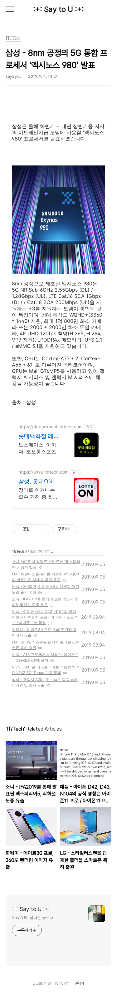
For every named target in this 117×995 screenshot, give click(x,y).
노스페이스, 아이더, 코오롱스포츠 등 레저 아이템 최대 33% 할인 (38, 448)
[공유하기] (35, 529)
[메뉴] (9, 9)
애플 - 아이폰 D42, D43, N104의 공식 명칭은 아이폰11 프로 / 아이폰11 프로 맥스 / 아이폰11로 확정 (45, 617)
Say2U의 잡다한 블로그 (32, 917)
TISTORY (60, 983)
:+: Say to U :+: (58, 9)
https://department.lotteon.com (50, 426)
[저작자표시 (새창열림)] (80, 529)
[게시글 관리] (43, 529)
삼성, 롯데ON (35, 481)
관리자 (79, 983)
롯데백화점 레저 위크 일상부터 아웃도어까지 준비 (39, 436)
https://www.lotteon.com (43, 472)
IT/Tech (18, 551)
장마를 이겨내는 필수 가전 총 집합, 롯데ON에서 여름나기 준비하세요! (38, 493)
